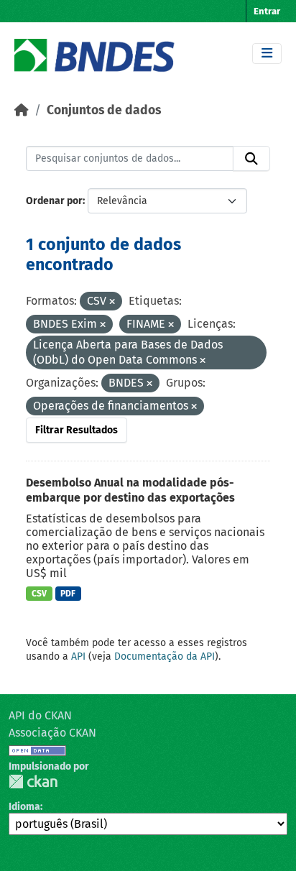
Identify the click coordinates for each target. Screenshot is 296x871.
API (78, 656)
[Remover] (112, 302)
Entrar (267, 11)
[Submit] (251, 159)
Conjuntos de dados (104, 110)
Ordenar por (54, 201)
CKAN (33, 781)
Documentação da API (164, 656)
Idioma (24, 807)
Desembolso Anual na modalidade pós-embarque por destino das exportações (130, 490)
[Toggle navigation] (267, 53)
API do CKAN (40, 715)
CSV (39, 594)
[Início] (21, 110)
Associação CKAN (52, 732)
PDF (67, 594)
